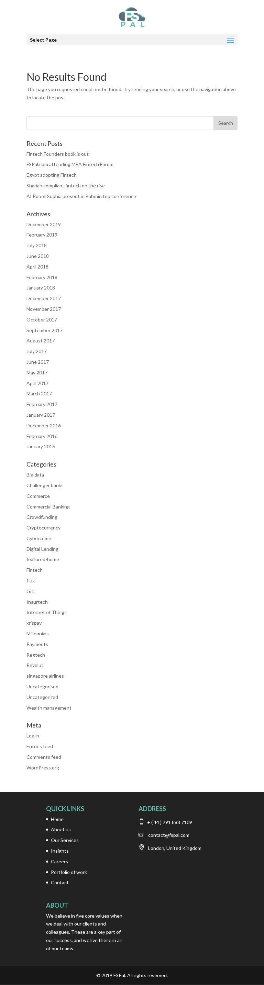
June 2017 (37, 362)
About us (61, 829)
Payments (37, 644)
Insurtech (37, 602)
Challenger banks (45, 485)
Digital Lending (42, 549)
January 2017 (40, 415)
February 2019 (41, 235)
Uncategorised (42, 686)
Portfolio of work (69, 872)
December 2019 (43, 224)
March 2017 (39, 393)
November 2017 (43, 309)
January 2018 (40, 288)
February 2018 (41, 277)
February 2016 (41, 436)
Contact (60, 882)
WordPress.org (42, 767)
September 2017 (44, 330)
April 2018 (37, 267)
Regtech (35, 655)
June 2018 (37, 256)
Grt (30, 591)
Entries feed (39, 746)
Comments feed (43, 757)
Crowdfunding (41, 517)
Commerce (38, 496)
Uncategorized (42, 697)
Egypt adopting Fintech (51, 175)
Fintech (34, 570)
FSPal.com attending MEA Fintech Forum (69, 164)
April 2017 (37, 383)
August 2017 (40, 340)
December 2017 (43, 298)
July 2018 (36, 245)
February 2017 (41, 404)
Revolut (34, 665)
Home (57, 819)
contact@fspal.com (168, 835)
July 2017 (36, 351)
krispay (34, 623)
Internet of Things (46, 612)
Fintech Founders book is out (57, 154)
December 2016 (43, 425)
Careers (59, 861)
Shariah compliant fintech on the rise (65, 185)
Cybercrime (38, 538)
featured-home (42, 559)
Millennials (37, 633)
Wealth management (49, 708)
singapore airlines (45, 676)
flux (30, 580)
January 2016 (40, 446)
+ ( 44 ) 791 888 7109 (169, 822)
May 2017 (36, 372)
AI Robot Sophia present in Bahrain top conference (81, 196)
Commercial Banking (48, 507)
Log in (32, 735)
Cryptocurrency (43, 527)
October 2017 (41, 319)
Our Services (65, 840)
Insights (60, 851)
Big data (35, 475)
